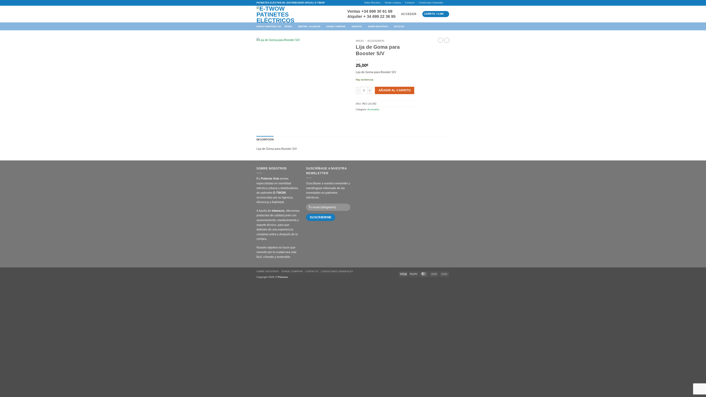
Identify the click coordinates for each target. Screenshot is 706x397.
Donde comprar (393, 2)
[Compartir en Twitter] (366, 118)
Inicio (360, 41)
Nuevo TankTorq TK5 (268, 26)
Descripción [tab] (265, 139)
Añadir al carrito (395, 90)
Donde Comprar (335, 26)
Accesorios (375, 41)
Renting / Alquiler (309, 26)
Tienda (288, 26)
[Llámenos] (451, 4)
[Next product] (440, 40)
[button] (408, 14)
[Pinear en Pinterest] (379, 118)
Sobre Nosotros (372, 2)
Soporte (357, 26)
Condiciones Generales (431, 2)
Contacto (410, 2)
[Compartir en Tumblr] (386, 118)
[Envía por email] (372, 118)
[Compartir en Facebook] (359, 118)
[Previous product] (446, 40)
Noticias (399, 26)
